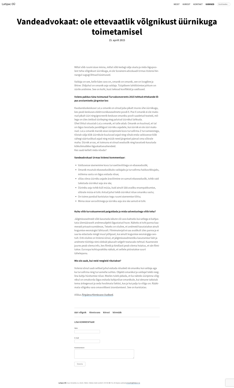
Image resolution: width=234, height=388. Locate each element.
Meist (177, 4)
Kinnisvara (94, 312)
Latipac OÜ (8, 4)
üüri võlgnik (80, 312)
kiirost (106, 312)
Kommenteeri (79, 348)
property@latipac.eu (133, 383)
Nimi (76, 328)
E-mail (76, 338)
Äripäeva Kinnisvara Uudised (97, 294)
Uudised (210, 4)
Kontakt (198, 4)
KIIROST (186, 4)
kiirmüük (117, 312)
